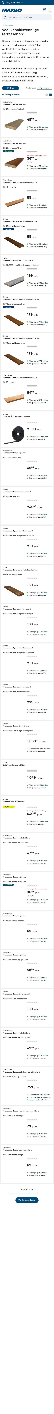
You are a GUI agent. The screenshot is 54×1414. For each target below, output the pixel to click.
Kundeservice (32, 1100)
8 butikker (43, 553)
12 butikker (43, 283)
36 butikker (43, 127)
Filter (12, 88)
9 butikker (43, 860)
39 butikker (43, 166)
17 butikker (43, 322)
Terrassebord (9, 25)
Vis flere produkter (27, 1200)
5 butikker (43, 1172)
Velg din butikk (13, 2)
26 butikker (43, 244)
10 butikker (43, 1056)
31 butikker (43, 400)
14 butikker (43, 361)
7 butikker (43, 205)
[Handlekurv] (44, 9)
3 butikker (43, 631)
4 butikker (43, 514)
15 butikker (43, 821)
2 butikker (43, 670)
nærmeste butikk (40, 1097)
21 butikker (43, 785)
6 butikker (43, 475)
